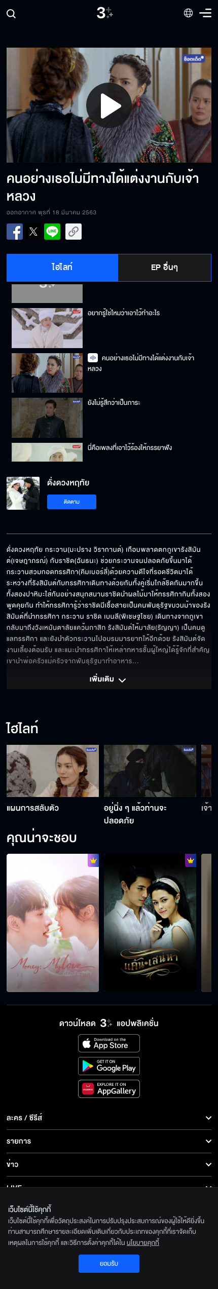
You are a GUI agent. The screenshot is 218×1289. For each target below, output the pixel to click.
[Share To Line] (52, 231)
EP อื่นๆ (164, 267)
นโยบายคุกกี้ (143, 1243)
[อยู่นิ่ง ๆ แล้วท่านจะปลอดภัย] (150, 771)
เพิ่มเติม (103, 680)
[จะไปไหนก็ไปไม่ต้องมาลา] (150, 923)
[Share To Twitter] (33, 231)
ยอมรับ (109, 1264)
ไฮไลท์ (62, 267)
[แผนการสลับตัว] (53, 771)
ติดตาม (72, 502)
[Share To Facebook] (15, 231)
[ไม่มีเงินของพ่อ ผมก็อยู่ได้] (53, 923)
